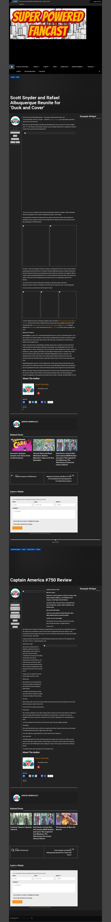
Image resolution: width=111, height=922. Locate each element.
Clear (69, 318)
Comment (15, 505)
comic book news (15, 129)
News (55, 64)
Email (36, 499)
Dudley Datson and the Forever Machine (47, 322)
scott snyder (15, 136)
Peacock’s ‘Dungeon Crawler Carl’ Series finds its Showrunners (20, 452)
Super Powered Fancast (25, 915)
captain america (15, 602)
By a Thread (54, 324)
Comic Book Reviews (15, 546)
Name (14, 499)
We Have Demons (62, 318)
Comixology (33, 324)
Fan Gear (42, 68)
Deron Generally (15, 123)
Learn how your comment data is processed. (40, 530)
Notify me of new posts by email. (23, 521)
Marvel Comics (30, 546)
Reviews (90, 64)
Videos (45, 64)
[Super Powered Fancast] (11, 64)
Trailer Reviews (29, 68)
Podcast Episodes (22, 64)
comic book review (15, 605)
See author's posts (43, 385)
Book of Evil (64, 322)
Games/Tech (64, 64)
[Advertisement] (55, 48)
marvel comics (15, 609)
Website (58, 499)
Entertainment (77, 64)
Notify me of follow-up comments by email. (26, 518)
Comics (35, 64)
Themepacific (13, 917)
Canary (34, 322)
